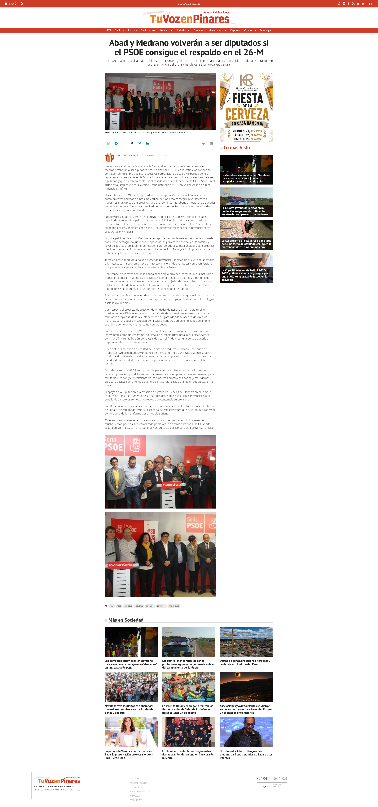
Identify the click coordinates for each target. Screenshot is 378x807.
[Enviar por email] (211, 143)
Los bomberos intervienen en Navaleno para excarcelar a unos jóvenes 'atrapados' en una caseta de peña (246, 178)
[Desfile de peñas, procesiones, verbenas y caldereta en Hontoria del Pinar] (246, 642)
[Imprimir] (203, 143)
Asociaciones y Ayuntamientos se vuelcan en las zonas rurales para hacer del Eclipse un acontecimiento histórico (246, 709)
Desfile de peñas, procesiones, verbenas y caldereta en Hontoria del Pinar (245, 662)
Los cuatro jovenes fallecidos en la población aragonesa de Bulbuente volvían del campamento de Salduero (245, 211)
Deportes (235, 30)
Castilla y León (148, 30)
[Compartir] (340, 3)
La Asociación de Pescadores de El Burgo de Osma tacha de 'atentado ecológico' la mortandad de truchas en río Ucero (247, 244)
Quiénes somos (137, 787)
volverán (139, 606)
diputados (161, 606)
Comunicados (136, 800)
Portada (132, 30)
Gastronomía (216, 30)
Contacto (134, 778)
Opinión (249, 30)
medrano (150, 606)
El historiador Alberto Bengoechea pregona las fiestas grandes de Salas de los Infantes (246, 754)
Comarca (165, 30)
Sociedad (181, 30)
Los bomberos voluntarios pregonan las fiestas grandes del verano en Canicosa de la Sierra (188, 754)
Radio (118, 30)
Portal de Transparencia (141, 791)
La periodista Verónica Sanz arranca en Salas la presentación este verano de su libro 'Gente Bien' (129, 754)
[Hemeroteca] (370, 3)
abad (112, 606)
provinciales (174, 606)
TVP (109, 30)
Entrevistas (199, 30)
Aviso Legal (135, 796)
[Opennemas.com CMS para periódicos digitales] (272, 782)
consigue (128, 606)
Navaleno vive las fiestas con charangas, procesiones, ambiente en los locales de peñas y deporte (129, 709)
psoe (119, 606)
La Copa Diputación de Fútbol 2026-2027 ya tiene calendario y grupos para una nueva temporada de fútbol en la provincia (245, 275)
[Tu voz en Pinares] (189, 17)
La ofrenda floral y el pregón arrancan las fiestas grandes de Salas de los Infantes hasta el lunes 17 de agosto (187, 709)
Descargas (265, 30)
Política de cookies (138, 783)
